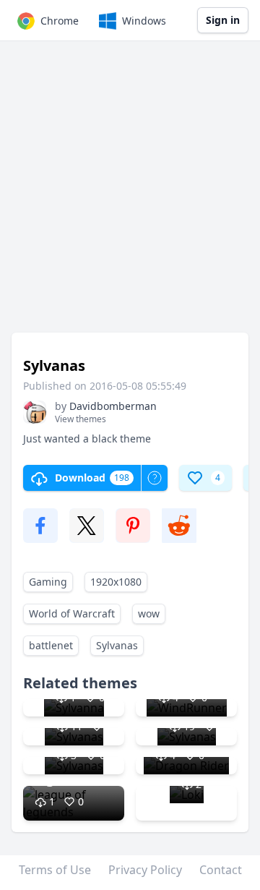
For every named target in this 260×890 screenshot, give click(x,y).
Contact (220, 870)
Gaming (48, 582)
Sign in (223, 20)
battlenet (51, 645)
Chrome (59, 20)
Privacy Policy (145, 870)
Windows (144, 20)
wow (149, 613)
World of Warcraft (72, 613)
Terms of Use (55, 870)
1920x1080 (116, 582)
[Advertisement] (130, 194)
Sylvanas (117, 645)
